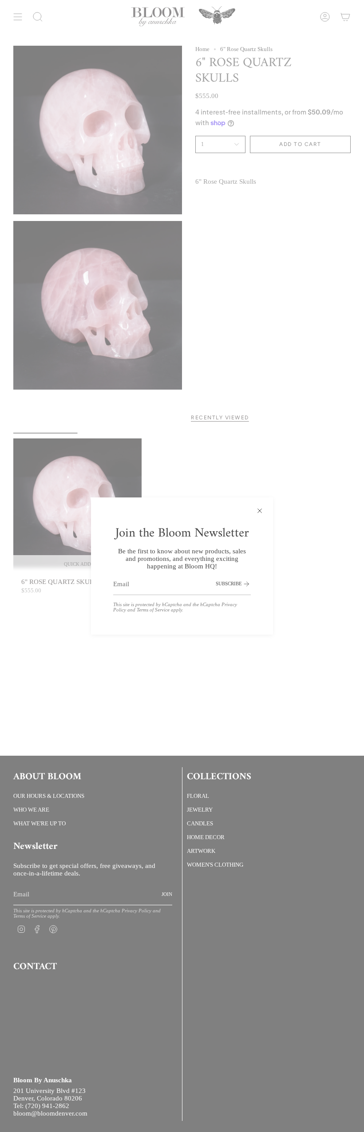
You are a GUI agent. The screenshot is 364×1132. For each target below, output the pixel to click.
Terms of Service (153, 609)
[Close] (259, 510)
